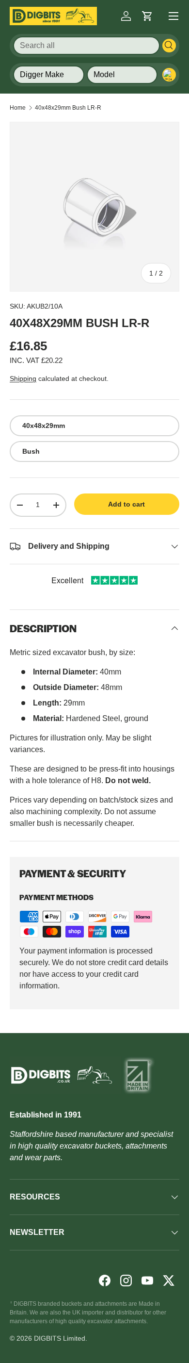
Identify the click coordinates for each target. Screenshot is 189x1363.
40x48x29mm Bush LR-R (68, 108)
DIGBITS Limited (59, 1338)
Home (18, 108)
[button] (147, 16)
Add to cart (126, 504)
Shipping (23, 378)
